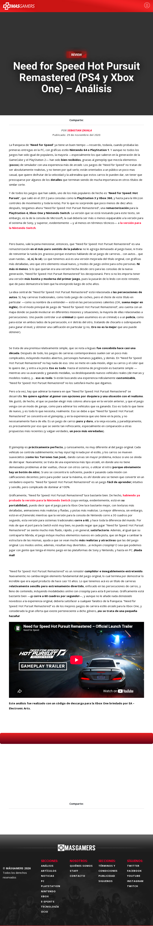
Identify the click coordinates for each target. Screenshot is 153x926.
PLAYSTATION (50, 886)
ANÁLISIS (47, 865)
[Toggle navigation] (147, 5)
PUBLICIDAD (107, 875)
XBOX (45, 896)
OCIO (44, 911)
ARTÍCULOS (49, 870)
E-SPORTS (47, 901)
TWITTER (133, 865)
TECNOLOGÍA (50, 906)
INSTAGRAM (135, 881)
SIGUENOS (106, 881)
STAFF (74, 870)
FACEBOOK (134, 870)
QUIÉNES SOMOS (81, 865)
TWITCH (132, 886)
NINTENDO (48, 891)
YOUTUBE (133, 875)
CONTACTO (77, 875)
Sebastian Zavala (79, 130)
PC (42, 881)
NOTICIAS (47, 875)
